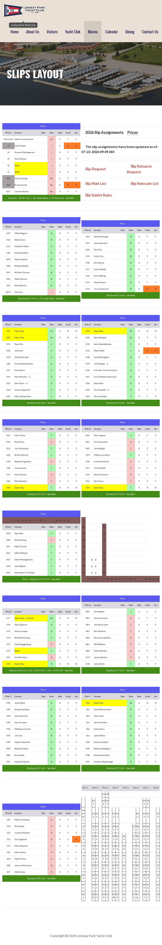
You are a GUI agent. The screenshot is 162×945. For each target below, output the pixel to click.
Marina (93, 31)
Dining (130, 31)
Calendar (111, 31)
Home (15, 31)
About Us (32, 31)
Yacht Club (72, 31)
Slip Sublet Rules (98, 195)
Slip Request (95, 169)
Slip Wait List (95, 183)
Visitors (52, 31)
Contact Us (150, 31)
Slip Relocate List (145, 183)
